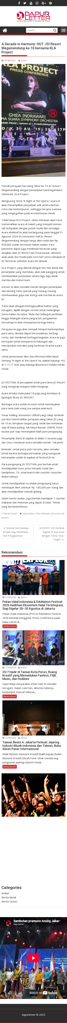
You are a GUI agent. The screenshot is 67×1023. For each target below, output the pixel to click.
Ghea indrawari (42, 513)
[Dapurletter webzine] (4, 30)
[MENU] (63, 30)
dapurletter (28, 513)
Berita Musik (9, 897)
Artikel (5, 893)
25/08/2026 (10, 737)
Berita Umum (10, 513)
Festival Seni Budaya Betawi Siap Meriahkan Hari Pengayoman (16, 531)
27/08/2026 (10, 597)
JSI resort (56, 513)
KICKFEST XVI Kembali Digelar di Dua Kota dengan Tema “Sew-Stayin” (52, 533)
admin (24, 60)
